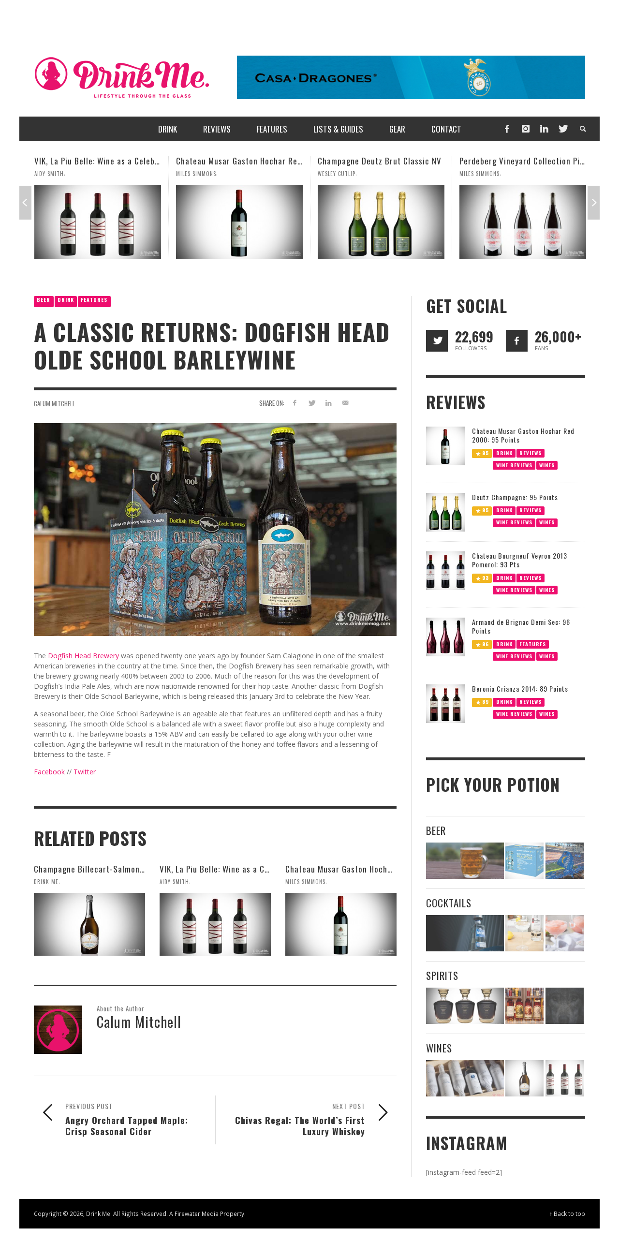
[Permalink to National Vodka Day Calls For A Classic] (524, 933)
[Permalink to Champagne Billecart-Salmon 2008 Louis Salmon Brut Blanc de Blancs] (89, 924)
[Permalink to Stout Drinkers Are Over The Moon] (524, 861)
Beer (43, 299)
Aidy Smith (174, 882)
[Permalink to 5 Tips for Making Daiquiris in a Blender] (564, 933)
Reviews (530, 452)
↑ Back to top (567, 1213)
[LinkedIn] (544, 129)
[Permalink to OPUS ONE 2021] (465, 1078)
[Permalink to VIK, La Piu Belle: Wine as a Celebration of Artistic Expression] (215, 924)
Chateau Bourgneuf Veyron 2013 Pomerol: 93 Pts (519, 559)
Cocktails (449, 902)
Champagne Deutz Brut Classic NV (238, 161)
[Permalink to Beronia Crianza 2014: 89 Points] (445, 703)
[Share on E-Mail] (345, 403)
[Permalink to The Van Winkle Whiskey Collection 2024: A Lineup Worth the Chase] (524, 1006)
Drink (66, 299)
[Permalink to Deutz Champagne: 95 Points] (445, 511)
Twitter (85, 771)
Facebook (49, 771)
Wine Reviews (514, 464)
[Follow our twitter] (437, 341)
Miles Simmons (54, 174)
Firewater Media (197, 1213)
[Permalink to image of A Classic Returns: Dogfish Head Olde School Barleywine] (215, 528)
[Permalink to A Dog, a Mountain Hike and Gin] (564, 1006)
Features (94, 299)
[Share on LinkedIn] (328, 403)
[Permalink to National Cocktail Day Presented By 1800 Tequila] (465, 933)
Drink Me (46, 882)
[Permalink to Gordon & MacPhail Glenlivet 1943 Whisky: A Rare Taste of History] (522, 222)
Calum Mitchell (54, 403)
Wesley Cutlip (195, 174)
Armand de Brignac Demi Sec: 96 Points (521, 626)
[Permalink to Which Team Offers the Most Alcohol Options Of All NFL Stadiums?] (564, 861)
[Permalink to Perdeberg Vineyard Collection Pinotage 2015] (381, 222)
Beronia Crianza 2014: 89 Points (520, 688)
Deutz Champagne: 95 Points (515, 497)
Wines (547, 464)
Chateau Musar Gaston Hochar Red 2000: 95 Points (127, 161)
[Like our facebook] (517, 341)
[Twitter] (562, 129)
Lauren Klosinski (482, 174)
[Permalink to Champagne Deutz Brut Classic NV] (239, 222)
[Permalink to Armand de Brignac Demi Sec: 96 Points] (445, 636)
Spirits (442, 975)
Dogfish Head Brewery (83, 655)
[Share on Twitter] (311, 403)
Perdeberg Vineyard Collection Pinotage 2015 (400, 161)
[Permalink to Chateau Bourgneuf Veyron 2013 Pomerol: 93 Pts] (445, 570)
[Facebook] (507, 129)
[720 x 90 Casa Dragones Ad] (411, 76)
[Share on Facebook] (294, 403)
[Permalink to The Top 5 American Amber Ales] (465, 861)
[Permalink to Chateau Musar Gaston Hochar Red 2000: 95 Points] (97, 222)
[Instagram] (525, 129)
